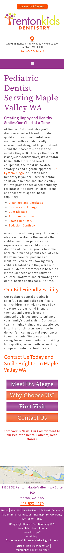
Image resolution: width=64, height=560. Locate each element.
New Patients (30, 510)
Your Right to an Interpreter (32, 550)
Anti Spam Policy (32, 518)
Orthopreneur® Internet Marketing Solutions (32, 540)
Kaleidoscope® (32, 532)
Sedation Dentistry (22, 225)
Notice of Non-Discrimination (32, 545)
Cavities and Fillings (23, 207)
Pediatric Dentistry (51, 510)
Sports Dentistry (20, 221)
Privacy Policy (54, 514)
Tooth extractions (22, 216)
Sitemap (39, 514)
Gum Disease (18, 212)
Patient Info (9, 514)
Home (4, 510)
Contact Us (24, 514)
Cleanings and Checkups (26, 203)
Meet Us (15, 510)
